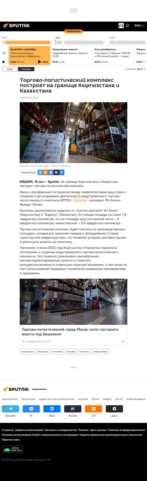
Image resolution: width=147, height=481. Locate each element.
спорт (95, 399)
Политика (28, 399)
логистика (57, 351)
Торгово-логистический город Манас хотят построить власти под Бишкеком (70, 331)
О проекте (8, 430)
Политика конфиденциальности (126, 430)
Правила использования (29, 430)
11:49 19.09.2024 (29, 97)
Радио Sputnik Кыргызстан (57, 399)
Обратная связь (11, 439)
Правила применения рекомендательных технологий (110, 434)
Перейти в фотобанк (61, 165)
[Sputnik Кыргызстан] (17, 28)
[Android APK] (13, 450)
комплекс (84, 351)
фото (119, 399)
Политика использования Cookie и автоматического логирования (40, 434)
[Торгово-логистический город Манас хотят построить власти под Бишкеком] (73, 302)
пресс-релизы (98, 430)
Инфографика (135, 399)
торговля (71, 351)
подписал (80, 200)
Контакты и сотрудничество (61, 430)
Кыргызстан (27, 351)
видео (107, 399)
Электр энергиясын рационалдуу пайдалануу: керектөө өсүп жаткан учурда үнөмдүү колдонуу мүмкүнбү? (28, 57)
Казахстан (43, 351)
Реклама (83, 430)
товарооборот (101, 351)
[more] (123, 341)
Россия (83, 399)
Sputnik (25, 165)
